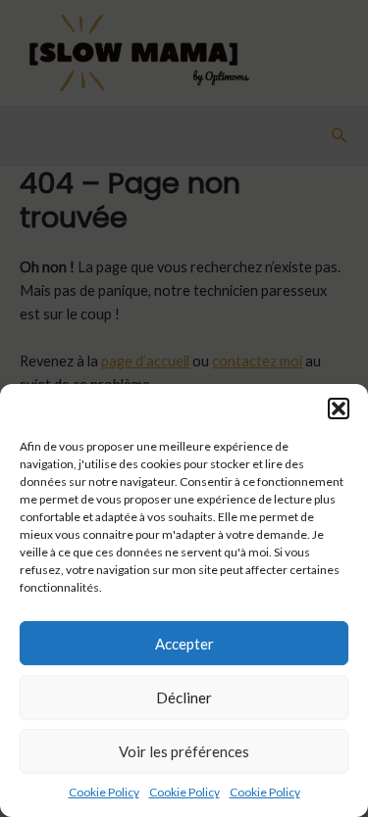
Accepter (184, 643)
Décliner (184, 697)
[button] (338, 408)
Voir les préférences (184, 751)
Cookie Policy (104, 792)
